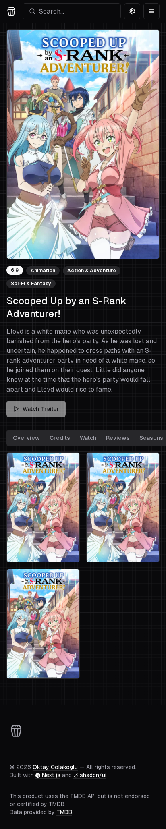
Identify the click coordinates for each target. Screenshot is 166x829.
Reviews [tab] (118, 438)
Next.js (51, 775)
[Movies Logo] (11, 11)
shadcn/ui (93, 775)
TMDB (64, 812)
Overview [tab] (26, 438)
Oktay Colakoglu (55, 767)
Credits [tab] (60, 438)
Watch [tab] (88, 438)
